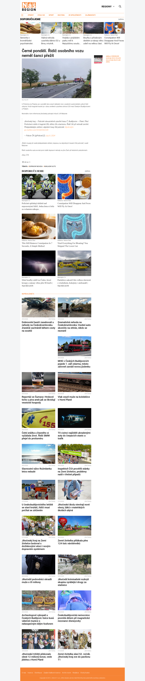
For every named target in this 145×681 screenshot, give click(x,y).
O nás (24, 673)
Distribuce (38, 673)
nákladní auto (50, 166)
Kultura (61, 15)
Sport (51, 15)
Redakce (76, 673)
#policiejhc (69, 127)
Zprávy (31, 15)
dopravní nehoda (36, 166)
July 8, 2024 (50, 135)
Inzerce (30, 673)
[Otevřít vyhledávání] (120, 7)
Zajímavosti (90, 15)
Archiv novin (66, 673)
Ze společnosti (75, 15)
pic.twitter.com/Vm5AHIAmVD (36, 130)
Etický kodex (85, 673)
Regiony (107, 6)
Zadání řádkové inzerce (52, 673)
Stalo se (41, 15)
